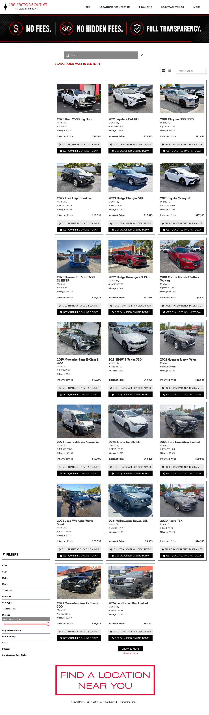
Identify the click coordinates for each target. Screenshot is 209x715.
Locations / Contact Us (115, 6)
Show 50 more (130, 653)
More (196, 6)
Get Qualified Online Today (80, 150)
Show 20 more (131, 648)
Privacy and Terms (128, 702)
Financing (145, 6)
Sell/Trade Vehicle (172, 6)
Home (87, 6)
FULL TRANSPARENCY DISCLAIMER (80, 144)
